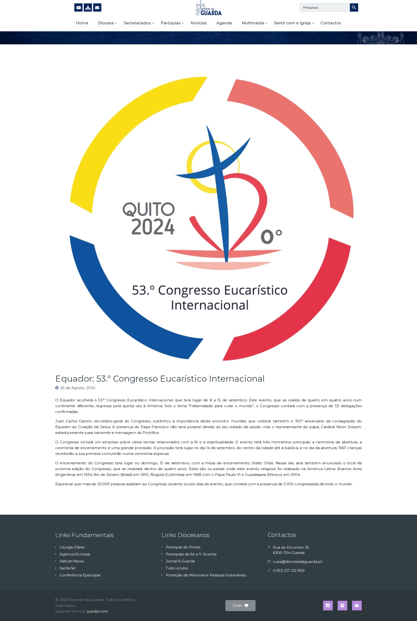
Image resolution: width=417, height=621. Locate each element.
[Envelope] (97, 7)
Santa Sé (67, 568)
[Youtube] (78, 7)
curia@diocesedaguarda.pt (297, 561)
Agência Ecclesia (75, 554)
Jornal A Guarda (180, 561)
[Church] (88, 7)
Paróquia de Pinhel (183, 547)
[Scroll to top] (405, 609)
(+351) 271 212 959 (289, 570)
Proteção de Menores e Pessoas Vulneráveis (206, 575)
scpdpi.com (97, 611)
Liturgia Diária (72, 547)
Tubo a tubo (177, 568)
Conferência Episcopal (80, 575)
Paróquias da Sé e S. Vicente (191, 554)
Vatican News (72, 561)
